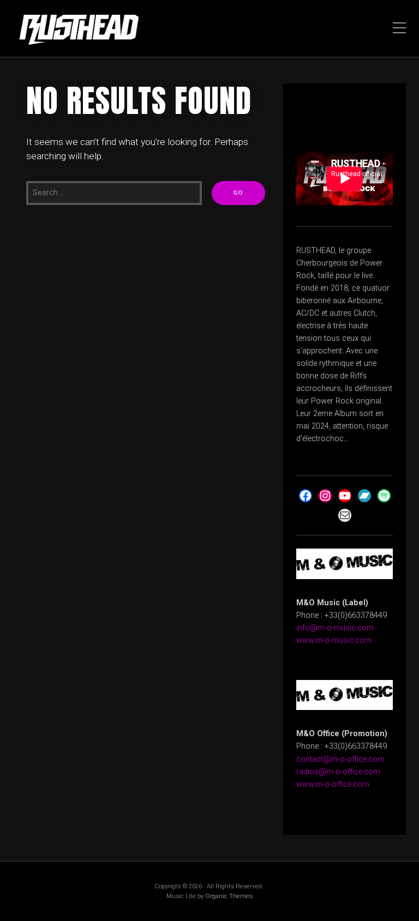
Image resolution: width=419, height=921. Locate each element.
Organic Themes (229, 896)
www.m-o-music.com (334, 640)
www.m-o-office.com (332, 784)
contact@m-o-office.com (340, 759)
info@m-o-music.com (335, 628)
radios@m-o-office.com (338, 771)
